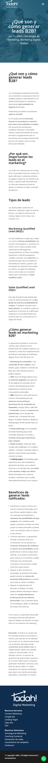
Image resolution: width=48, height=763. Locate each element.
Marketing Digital (30, 39)
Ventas (24, 43)
